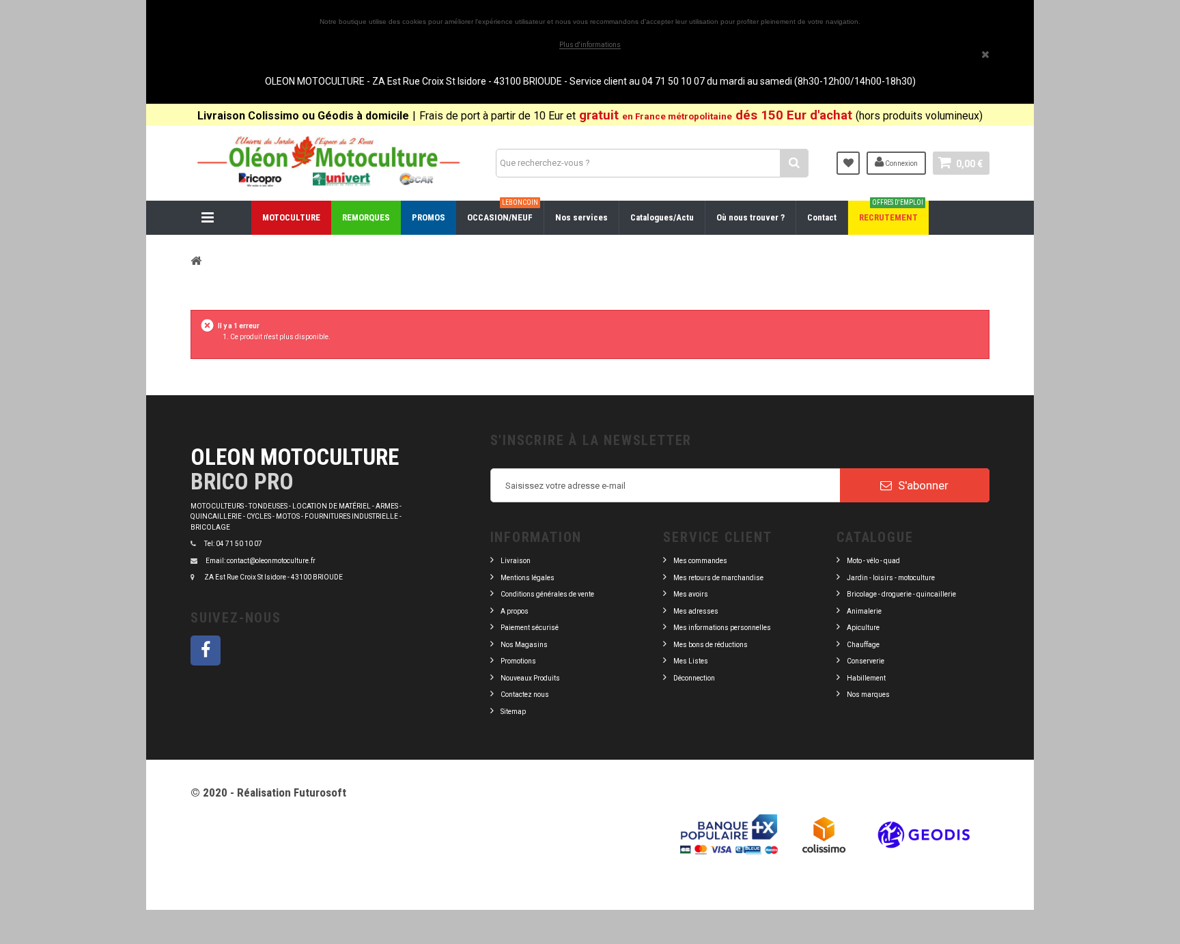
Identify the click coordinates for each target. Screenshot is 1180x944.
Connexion (901, 163)
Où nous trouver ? (750, 217)
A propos (515, 611)
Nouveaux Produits (530, 678)
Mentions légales (527, 578)
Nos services (581, 217)
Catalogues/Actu (662, 217)
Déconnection (694, 678)
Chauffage (863, 644)
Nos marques (868, 694)
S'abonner (922, 485)
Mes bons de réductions (710, 644)
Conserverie (865, 661)
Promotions (518, 661)
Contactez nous (525, 694)
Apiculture (863, 627)
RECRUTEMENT (891, 212)
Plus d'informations (590, 44)
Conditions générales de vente (547, 594)
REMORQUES (366, 217)
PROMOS (428, 217)
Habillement (866, 678)
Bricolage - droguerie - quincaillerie (901, 594)
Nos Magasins (524, 644)
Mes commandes (700, 560)
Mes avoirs (690, 594)
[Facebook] (206, 650)
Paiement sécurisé (530, 627)
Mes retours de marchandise (718, 578)
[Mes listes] (848, 163)
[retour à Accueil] (196, 260)
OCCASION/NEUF (502, 212)
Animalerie (864, 611)
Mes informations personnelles (722, 627)
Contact (822, 217)
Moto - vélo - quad (874, 560)
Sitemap (513, 711)
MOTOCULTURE (291, 217)
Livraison (516, 560)
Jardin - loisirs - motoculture (891, 578)
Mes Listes (690, 661)
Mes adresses (695, 611)
